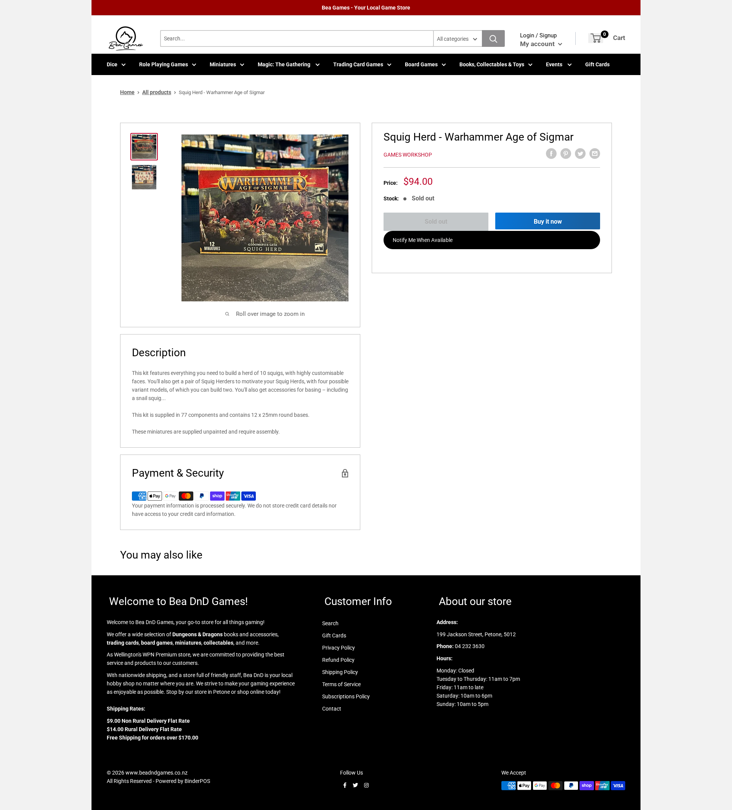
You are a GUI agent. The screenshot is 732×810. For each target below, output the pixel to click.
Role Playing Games (163, 64)
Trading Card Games (358, 64)
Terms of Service (341, 684)
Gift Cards (597, 64)
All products (156, 92)
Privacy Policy (338, 648)
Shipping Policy (340, 672)
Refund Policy (338, 660)
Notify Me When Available (423, 240)
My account (538, 44)
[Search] (493, 38)
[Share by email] (594, 153)
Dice (112, 64)
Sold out (436, 221)
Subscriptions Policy (346, 696)
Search (330, 623)
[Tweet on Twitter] (580, 153)
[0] (595, 38)
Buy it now (548, 221)
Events (554, 64)
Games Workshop (408, 155)
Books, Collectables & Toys (491, 64)
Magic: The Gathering (284, 64)
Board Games (421, 64)
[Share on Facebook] (551, 153)
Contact (331, 709)
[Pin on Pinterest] (565, 153)
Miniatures (223, 64)
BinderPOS (197, 781)
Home (127, 92)
